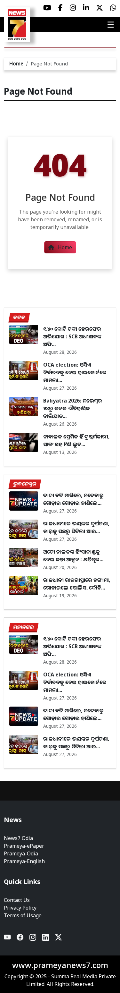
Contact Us (17, 900)
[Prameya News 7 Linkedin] (86, 7)
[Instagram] (33, 938)
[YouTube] (8, 938)
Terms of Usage (23, 915)
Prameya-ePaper (24, 845)
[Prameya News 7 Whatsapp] (113, 7)
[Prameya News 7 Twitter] (99, 7)
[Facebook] (20, 938)
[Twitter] (58, 938)
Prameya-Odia (21, 853)
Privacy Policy (20, 907)
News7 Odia (18, 838)
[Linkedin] (46, 938)
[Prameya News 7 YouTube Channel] (47, 7)
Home (16, 63)
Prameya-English (24, 861)
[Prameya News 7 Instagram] (73, 7)
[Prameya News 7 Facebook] (60, 7)
